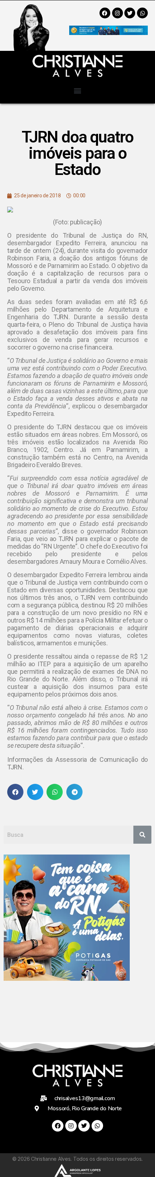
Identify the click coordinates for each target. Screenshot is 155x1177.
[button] (78, 90)
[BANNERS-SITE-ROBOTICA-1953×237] (108, 32)
